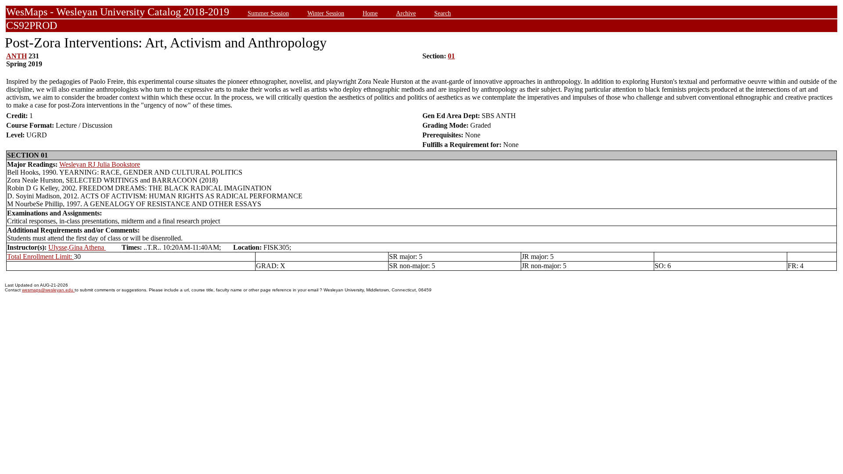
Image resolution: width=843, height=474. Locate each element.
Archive (406, 13)
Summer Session (268, 13)
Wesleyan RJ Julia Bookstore (99, 164)
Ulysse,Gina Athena (77, 247)
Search (442, 13)
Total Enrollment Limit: (40, 256)
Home (370, 13)
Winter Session (325, 13)
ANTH (16, 56)
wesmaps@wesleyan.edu (48, 289)
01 (451, 56)
